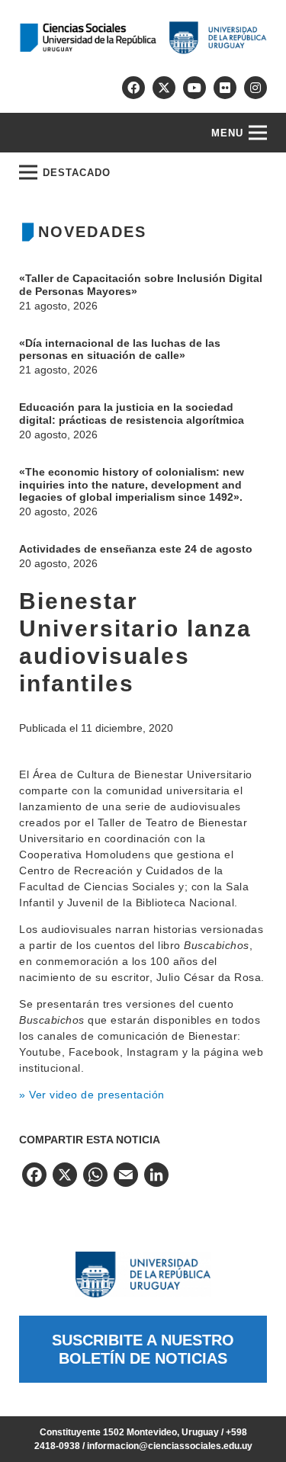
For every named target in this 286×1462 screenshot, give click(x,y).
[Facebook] (133, 87)
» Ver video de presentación (92, 1094)
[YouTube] (194, 87)
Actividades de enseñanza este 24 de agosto (135, 549)
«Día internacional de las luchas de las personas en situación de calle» (119, 349)
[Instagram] (255, 87)
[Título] (164, 87)
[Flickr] (225, 87)
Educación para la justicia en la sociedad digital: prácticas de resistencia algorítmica (131, 413)
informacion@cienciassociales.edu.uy (169, 1446)
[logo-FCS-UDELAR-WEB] (143, 37)
